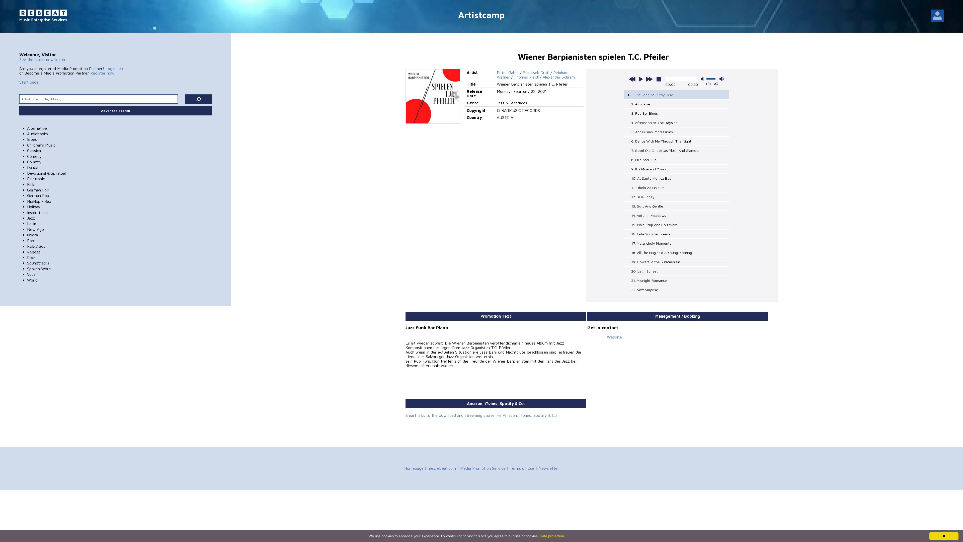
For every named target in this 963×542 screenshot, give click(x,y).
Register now (102, 73)
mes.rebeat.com (442, 468)
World (32, 280)
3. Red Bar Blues (644, 113)
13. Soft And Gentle (647, 206)
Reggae (34, 252)
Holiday (33, 207)
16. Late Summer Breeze (651, 234)
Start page (29, 82)
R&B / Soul (36, 246)
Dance (32, 167)
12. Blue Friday (643, 197)
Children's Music (41, 145)
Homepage (414, 468)
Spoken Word (39, 268)
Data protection (552, 536)
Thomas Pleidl (526, 77)
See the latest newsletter (42, 59)
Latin (31, 223)
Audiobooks (37, 133)
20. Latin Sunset (644, 271)
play (641, 79)
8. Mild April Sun (644, 160)
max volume (721, 79)
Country (34, 162)
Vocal (31, 274)
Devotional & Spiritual (46, 173)
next (649, 79)
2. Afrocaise (640, 104)
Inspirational (37, 212)
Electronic (36, 178)
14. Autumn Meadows (648, 215)
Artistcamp (481, 15)
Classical (34, 150)
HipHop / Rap (39, 201)
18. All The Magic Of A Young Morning (661, 252)
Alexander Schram (559, 77)
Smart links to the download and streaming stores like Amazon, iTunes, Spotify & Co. (481, 415)
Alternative (37, 128)
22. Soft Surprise (644, 290)
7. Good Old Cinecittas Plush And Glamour (665, 150)
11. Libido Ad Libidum (648, 187)
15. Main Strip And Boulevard (654, 225)
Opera (32, 235)
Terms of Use (522, 468)
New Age (35, 229)
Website (614, 337)
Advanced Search (115, 111)
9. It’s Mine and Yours (648, 169)
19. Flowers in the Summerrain (655, 262)
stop (658, 79)
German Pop (38, 195)
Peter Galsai (508, 72)
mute (703, 79)
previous (632, 79)
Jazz (31, 218)
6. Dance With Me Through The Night (661, 141)
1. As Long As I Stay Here (653, 95)
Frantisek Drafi (536, 72)
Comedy (34, 156)
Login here (115, 68)
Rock (31, 257)
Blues (32, 139)
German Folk (38, 190)
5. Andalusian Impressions (652, 132)
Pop (30, 240)
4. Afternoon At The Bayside (654, 122)
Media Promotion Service (483, 468)
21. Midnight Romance (649, 280)
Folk (30, 184)
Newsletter (548, 468)
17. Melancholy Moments (651, 243)
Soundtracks (38, 263)
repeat (708, 84)
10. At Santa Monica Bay (651, 178)
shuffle (716, 84)
